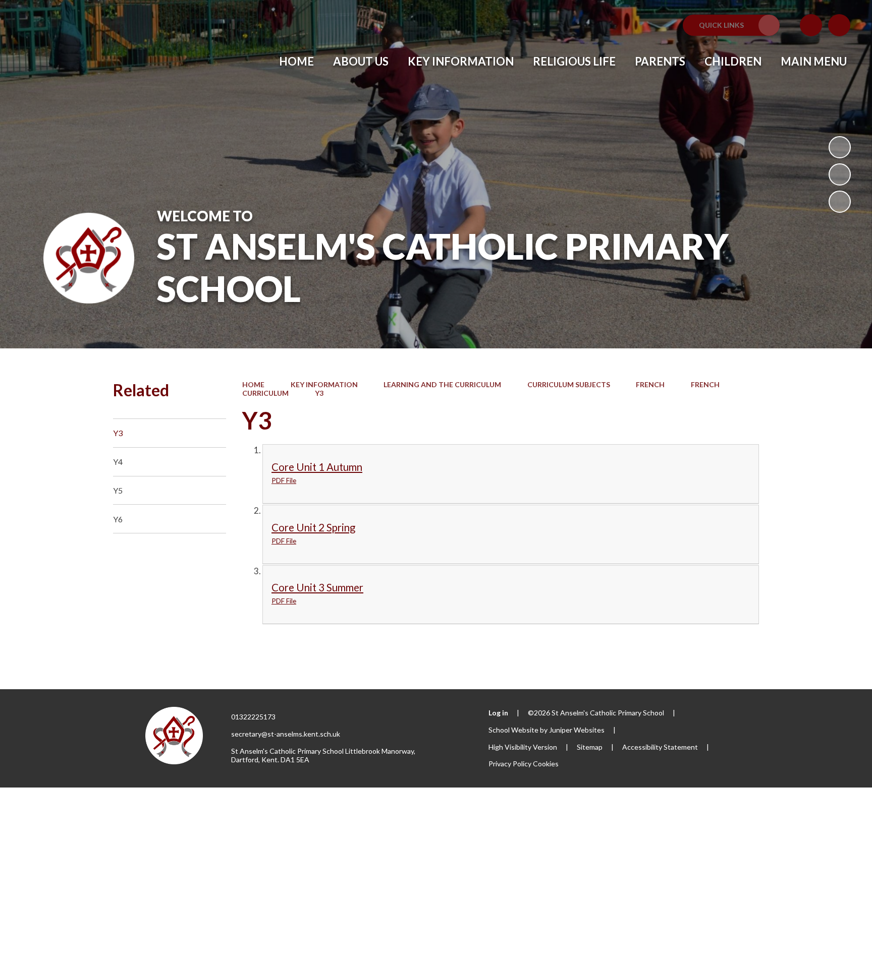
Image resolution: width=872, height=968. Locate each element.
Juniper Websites (577, 729)
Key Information (324, 384)
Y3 (319, 393)
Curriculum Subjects (568, 384)
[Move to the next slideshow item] (840, 202)
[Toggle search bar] (839, 25)
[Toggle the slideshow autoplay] (840, 147)
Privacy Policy (509, 763)
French (650, 384)
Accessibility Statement (660, 747)
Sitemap (590, 747)
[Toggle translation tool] (811, 25)
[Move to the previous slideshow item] (840, 174)
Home (253, 384)
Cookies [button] (546, 763)
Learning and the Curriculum (442, 384)
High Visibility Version (522, 747)
